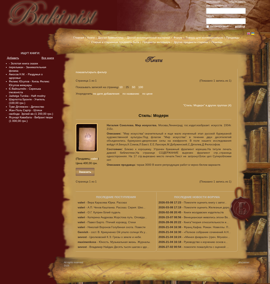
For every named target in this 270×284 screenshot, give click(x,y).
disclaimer (243, 262)
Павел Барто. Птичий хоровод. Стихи (112, 222)
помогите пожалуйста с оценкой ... (206, 246)
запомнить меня (219, 26)
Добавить (13, 57)
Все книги (48, 57)
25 (127, 87)
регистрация (213, 1)
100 (140, 87)
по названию (131, 93)
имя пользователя (216, 5)
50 (133, 87)
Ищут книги (30, 53)
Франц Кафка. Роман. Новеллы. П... (207, 227)
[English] (248, 33)
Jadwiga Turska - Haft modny (27, 95)
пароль (210, 16)
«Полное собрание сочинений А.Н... (207, 232)
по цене (147, 93)
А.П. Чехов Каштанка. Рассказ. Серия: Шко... (116, 207)
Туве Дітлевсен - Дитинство (26, 106)
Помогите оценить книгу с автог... (205, 202)
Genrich (83, 232)
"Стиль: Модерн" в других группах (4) (207, 105)
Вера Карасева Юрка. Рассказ (107, 202)
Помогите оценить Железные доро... (207, 207)
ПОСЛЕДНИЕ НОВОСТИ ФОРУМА (197, 197)
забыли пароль (237, 1)
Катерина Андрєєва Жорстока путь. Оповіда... (117, 217)
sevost (82, 237)
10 (121, 87)
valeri (94, 158)
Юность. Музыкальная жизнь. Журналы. (125, 242)
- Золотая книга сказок (23, 63)
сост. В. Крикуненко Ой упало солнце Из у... (119, 232)
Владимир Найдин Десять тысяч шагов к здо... (119, 246)
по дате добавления (106, 93)
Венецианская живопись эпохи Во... (207, 217)
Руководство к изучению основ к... (206, 242)
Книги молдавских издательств (204, 212)
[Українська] (252, 33)
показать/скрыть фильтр (91, 72)
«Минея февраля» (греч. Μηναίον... (207, 237)
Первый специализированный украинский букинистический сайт (59, 16)
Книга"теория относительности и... (206, 222)
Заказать (85, 171)
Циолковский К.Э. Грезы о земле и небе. (115, 237)
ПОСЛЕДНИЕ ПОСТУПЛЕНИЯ (116, 197)
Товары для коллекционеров (204, 37)
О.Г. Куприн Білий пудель (104, 212)
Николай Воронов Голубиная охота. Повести (116, 227)
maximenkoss (87, 242)
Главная (78, 37)
